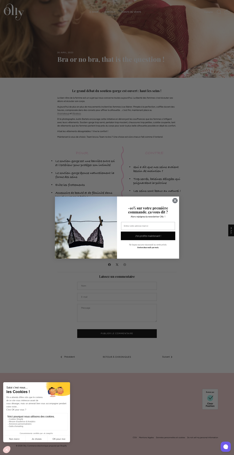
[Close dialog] (175, 200)
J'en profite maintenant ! (148, 235)
